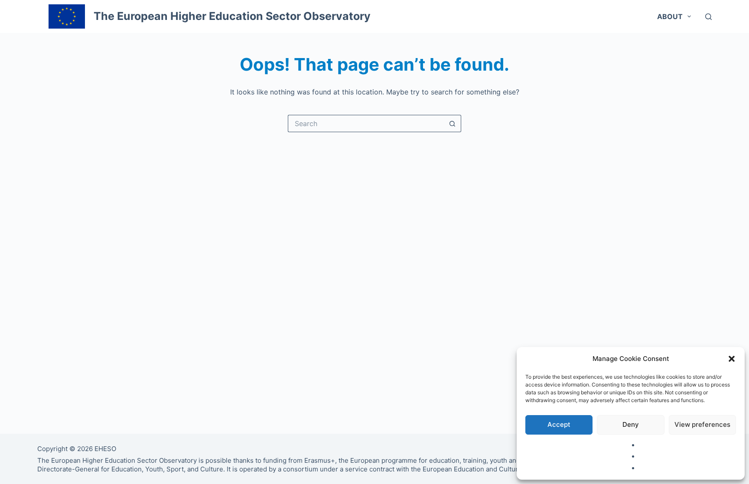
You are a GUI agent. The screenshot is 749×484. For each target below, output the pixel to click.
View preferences (702, 424)
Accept (558, 424)
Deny (630, 424)
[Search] (708, 16)
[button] (731, 358)
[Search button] (452, 123)
